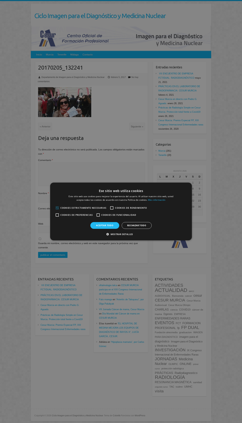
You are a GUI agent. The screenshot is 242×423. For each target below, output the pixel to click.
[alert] (121, 211)
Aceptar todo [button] (104, 225)
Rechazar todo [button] (136, 225)
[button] (121, 234)
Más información (156, 199)
